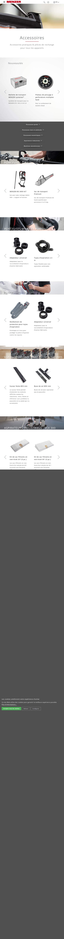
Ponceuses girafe (32, 124)
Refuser (26, 708)
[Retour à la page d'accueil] (14, 2)
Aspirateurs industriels (32, 140)
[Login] (48, 2)
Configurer (35, 708)
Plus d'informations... (9, 704)
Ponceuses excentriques (32, 135)
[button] (44, 2)
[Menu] (4, 1)
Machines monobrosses (32, 146)
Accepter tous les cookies (11, 708)
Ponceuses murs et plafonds (32, 130)
